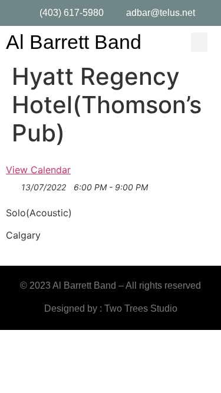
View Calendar (38, 170)
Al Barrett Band (73, 42)
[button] (199, 42)
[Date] (12, 187)
